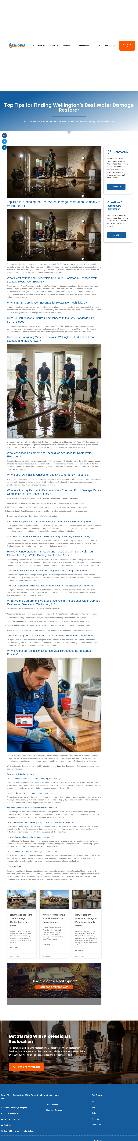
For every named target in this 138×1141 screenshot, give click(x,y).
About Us (54, 46)
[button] (4, 135)
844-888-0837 (16, 1055)
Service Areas (83, 46)
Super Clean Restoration (66, 766)
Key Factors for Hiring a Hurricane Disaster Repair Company (54, 918)
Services (66, 46)
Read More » (14, 948)
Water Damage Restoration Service (98, 121)
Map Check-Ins (39, 46)
